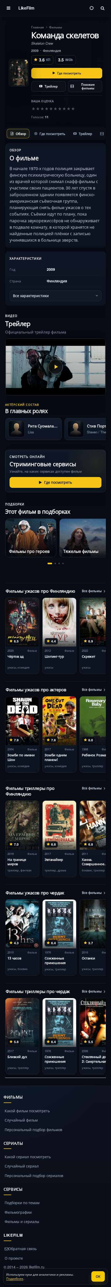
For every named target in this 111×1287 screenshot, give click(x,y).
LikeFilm (26, 8)
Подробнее (14, 1278)
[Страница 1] (49, 563)
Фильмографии (18, 1212)
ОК (98, 1276)
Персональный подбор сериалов (34, 1175)
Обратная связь (22, 1248)
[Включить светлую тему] (91, 8)
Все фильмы (92, 591)
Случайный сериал (22, 1166)
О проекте (14, 1258)
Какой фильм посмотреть (27, 1110)
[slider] (53, 108)
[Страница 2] (55, 563)
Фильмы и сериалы (22, 1221)
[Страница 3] (59, 563)
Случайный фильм (21, 1120)
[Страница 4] (63, 563)
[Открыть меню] (8, 8)
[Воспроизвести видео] (55, 367)
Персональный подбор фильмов (33, 1129)
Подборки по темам (22, 1202)
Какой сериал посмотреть (28, 1156)
